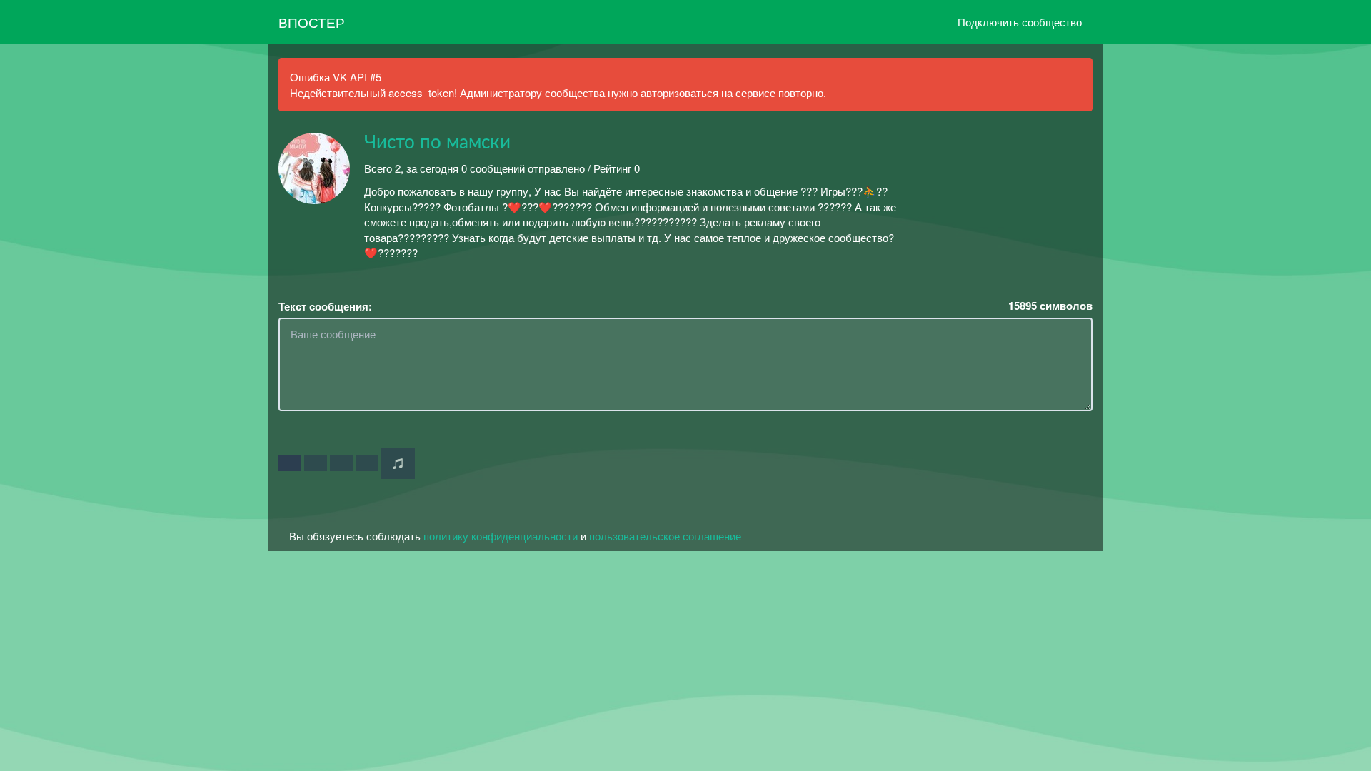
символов (1050, 305)
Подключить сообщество (1020, 21)
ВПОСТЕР (311, 21)
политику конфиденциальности (500, 535)
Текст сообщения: (325, 306)
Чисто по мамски (437, 142)
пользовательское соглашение (665, 535)
